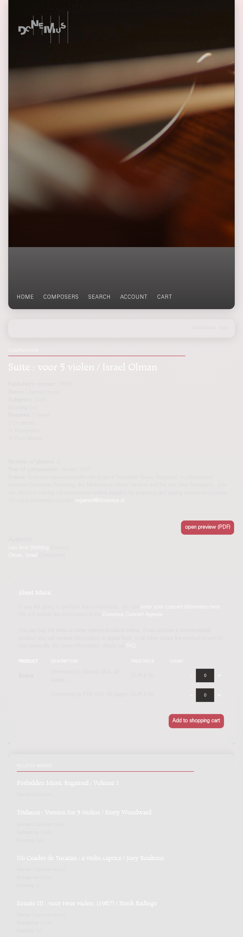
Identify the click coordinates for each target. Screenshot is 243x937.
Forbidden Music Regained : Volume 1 (68, 781)
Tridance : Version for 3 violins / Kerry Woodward (84, 811)
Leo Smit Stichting (28, 548)
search (99, 297)
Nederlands (204, 328)
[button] (207, 527)
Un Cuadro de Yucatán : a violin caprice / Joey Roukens (90, 856)
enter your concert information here (180, 607)
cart (164, 297)
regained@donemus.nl (99, 501)
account (134, 297)
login (224, 328)
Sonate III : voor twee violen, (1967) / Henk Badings (87, 902)
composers (61, 297)
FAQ (131, 646)
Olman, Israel (22, 555)
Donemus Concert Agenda (132, 615)
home (25, 297)
